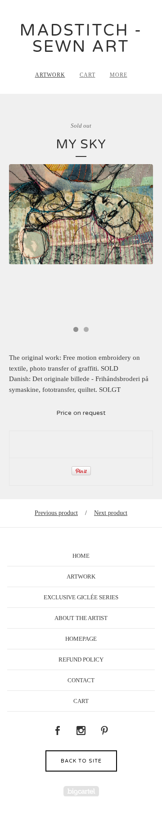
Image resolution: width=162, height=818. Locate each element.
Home (81, 555)
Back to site (81, 761)
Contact (81, 680)
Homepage (81, 638)
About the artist (81, 618)
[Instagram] (81, 731)
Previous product (56, 513)
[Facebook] (57, 731)
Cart (87, 75)
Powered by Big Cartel (81, 791)
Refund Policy (81, 659)
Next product (110, 513)
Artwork (50, 75)
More (118, 75)
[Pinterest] (104, 731)
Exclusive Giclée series (81, 597)
